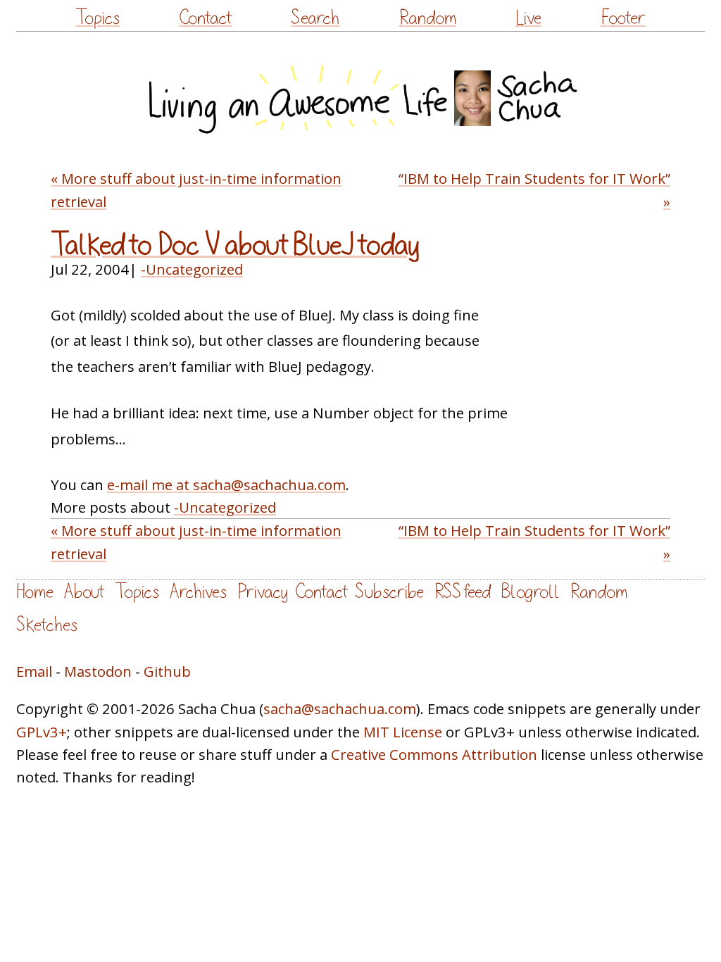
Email (34, 671)
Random (427, 17)
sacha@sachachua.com (339, 708)
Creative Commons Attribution (434, 754)
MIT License (402, 732)
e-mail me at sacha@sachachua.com (226, 484)
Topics (97, 17)
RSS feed (462, 591)
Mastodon (98, 671)
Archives (198, 591)
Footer (623, 17)
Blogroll (530, 591)
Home (35, 591)
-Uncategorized (192, 269)
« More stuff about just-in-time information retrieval (196, 189)
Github (167, 671)
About (84, 591)
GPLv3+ (41, 732)
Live (528, 17)
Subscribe (389, 591)
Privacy (262, 591)
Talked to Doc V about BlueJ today (235, 245)
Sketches (46, 625)
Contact (205, 17)
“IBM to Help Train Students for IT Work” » (534, 189)
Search (315, 17)
